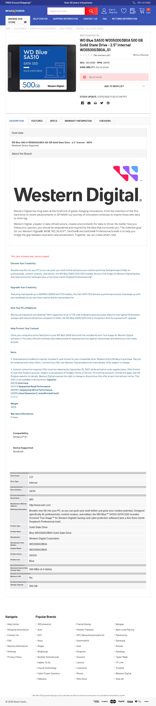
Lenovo (80, 662)
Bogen (40, 645)
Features (37, 120)
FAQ (105, 18)
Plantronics (121, 635)
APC (39, 635)
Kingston (81, 651)
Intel (78, 645)
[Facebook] (82, 103)
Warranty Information (78, 120)
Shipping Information (65, 18)
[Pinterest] (108, 103)
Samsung (120, 640)
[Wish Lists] (125, 11)
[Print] (95, 103)
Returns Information (124, 18)
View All (120, 678)
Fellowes (41, 678)
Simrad (119, 645)
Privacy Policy (14, 656)
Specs (53, 120)
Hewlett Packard (84, 629)
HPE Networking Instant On (90, 635)
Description (16, 120)
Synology (120, 651)
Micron (79, 673)
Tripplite (120, 667)
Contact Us (90, 18)
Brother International (48, 656)
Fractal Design (83, 624)
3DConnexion (44, 624)
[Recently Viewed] (134, 11)
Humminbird (82, 640)
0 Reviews (105, 120)
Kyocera (80, 656)
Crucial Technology (46, 667)
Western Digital (123, 673)
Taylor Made (122, 656)
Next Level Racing (125, 629)
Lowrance (81, 667)
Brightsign (42, 651)
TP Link (119, 662)
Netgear (120, 624)
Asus (40, 640)
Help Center (40, 18)
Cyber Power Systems (48, 673)
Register (113, 12)
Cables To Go (43, 662)
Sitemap (11, 651)
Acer (39, 629)
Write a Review (141, 54)
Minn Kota (81, 678)
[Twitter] (102, 103)
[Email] (89, 103)
